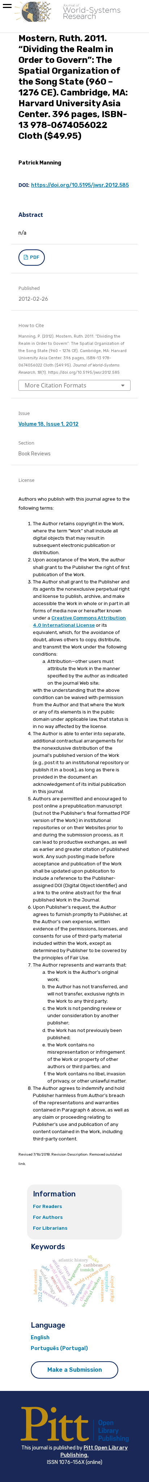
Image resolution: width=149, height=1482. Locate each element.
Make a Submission (74, 1369)
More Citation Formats (55, 385)
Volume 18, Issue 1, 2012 (48, 424)
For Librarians (50, 1228)
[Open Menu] (7, 7)
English (40, 1338)
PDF (34, 257)
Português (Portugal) (59, 1348)
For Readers (47, 1206)
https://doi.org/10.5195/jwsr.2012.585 (80, 185)
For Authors (48, 1217)
